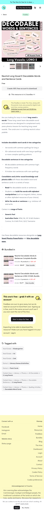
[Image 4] (32, 66)
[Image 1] (12, 66)
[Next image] (40, 66)
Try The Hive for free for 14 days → (22, 2)
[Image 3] (25, 66)
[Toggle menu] (40, 8)
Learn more (24, 503)
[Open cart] (35, 8)
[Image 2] (19, 66)
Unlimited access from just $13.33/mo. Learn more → (23, 110)
